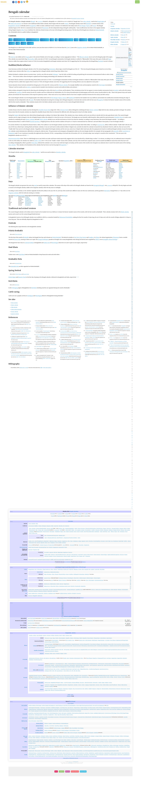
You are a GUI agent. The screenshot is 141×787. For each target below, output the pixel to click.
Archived (51, 337)
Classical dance (40, 571)
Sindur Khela (55, 591)
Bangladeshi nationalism (62, 684)
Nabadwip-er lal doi (77, 569)
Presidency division (39, 732)
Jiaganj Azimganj (106, 736)
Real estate (43, 678)
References (23, 43)
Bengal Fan (95, 658)
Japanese (79, 530)
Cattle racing (11, 43)
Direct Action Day (117, 644)
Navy (55, 669)
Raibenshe (87, 574)
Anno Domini (58, 554)
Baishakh (88, 23)
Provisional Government (124, 645)
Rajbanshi (59, 750)
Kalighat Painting (63, 593)
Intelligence (47, 670)
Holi (101, 739)
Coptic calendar (114, 37)
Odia (64, 531)
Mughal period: (119, 640)
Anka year (53, 554)
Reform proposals (23, 547)
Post (30, 678)
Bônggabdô (35, 595)
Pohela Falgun (18, 274)
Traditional (115, 684)
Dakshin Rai (40, 595)
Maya (119, 541)
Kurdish (93, 530)
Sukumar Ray (120, 754)
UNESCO (97, 239)
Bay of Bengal (89, 658)
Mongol (27, 199)
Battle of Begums (93, 649)
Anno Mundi (80, 554)
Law (90, 665)
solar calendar (87, 21)
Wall (38, 549)
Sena (73, 640)
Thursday (40, 202)
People (25, 754)
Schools (90, 682)
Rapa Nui (42, 542)
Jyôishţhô (60, 513)
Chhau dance (73, 739)
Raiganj (51, 737)
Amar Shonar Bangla (49, 688)
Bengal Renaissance (75, 644)
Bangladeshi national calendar (78, 18)
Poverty (123, 677)
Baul (52, 580)
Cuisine (25, 569)
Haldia (85, 736)
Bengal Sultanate (101, 640)
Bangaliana (52, 684)
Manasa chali (40, 593)
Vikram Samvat (32, 530)
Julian (58, 537)
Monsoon (100, 167)
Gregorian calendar (115, 28)
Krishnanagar (126, 736)
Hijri (9, 131)
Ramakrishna (92, 754)
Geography (25, 659)
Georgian (121, 528)
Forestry (115, 677)
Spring (94, 177)
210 (78, 322)
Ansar (78, 669)
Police (65, 670)
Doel (38, 625)
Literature (49, 635)
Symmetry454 (61, 547)
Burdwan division (39, 723)
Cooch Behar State (63, 707)
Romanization (21, 160)
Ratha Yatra (42, 741)
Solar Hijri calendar (115, 39)
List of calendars (67, 561)
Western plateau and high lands (78, 713)
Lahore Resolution (104, 644)
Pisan (35, 542)
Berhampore (46, 728)
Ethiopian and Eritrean (51, 537)
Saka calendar (12, 145)
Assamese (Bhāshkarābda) (41, 528)
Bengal (27, 57)
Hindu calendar (44, 119)
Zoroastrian (56, 530)
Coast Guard (74, 669)
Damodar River (31, 714)
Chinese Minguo (104, 554)
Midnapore (38, 737)
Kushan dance (81, 574)
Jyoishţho (19, 164)
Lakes (68, 658)
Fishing (111, 677)
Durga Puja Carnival (62, 589)
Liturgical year (66, 537)
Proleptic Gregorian (44, 544)
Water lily (46, 625)
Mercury (29, 201)
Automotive (49, 675)
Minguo (104, 528)
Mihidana (71, 746)
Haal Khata (17, 251)
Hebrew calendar (114, 34)
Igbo (42, 530)
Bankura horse (47, 586)
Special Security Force (104, 669)
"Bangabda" (123, 325)
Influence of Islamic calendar (33, 39)
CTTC (72, 670)
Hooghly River (51, 714)
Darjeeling (57, 725)
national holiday (29, 242)
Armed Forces (47, 669)
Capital (68, 703)
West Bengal (82, 25)
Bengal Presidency (106, 707)
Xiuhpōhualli (46, 541)
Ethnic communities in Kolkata (76, 750)
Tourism (119, 677)
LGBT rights (78, 666)
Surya (56, 90)
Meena (120, 177)
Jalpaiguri (61, 725)
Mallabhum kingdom (55, 707)
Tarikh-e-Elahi (37, 140)
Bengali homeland (120, 76)
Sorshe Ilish (97, 569)
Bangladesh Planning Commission (35, 675)
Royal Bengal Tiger (57, 625)
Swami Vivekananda (100, 754)
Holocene (30, 544)
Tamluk (60, 737)
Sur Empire (107, 640)
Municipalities (72, 665)
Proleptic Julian (51, 544)
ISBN (27, 324)
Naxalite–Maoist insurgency (64, 710)
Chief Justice (127, 665)
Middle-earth (53, 559)
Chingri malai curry (46, 569)
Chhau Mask (52, 586)
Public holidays (106, 684)
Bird (64, 705)
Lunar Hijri (56, 525)
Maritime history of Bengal (75, 710)
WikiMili (3, 2)
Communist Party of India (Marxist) (84, 717)
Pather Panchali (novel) (113, 741)
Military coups (54, 649)
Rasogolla (86, 569)
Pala (67, 640)
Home (56, 771)
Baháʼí (52, 528)
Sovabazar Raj (56, 709)
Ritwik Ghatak (59, 753)
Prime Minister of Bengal (95, 644)
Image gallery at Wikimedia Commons (70, 758)
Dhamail (56, 574)
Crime (65, 682)
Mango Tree (30, 625)
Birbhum (46, 723)
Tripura (88, 25)
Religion (106, 682)
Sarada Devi (106, 754)
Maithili (101, 530)
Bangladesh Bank (103, 675)
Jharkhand (71, 97)
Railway (70, 678)
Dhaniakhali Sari (106, 745)
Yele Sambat (52, 531)
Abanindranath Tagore (41, 754)
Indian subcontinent (15, 23)
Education (87, 682)
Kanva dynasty (103, 638)
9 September (123, 28)
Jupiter (31, 202)
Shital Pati (73, 586)
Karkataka (121, 167)
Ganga (127, 713)
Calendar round (61, 535)
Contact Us (61, 771)
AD (127, 28)
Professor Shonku (90, 741)
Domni (67, 574)
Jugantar (98, 709)
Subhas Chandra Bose (67, 753)
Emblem (30, 705)
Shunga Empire (97, 638)
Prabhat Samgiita (82, 577)
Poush (18, 173)
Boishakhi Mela (18, 263)
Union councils (86, 665)
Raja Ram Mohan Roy (68, 754)
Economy (25, 677)
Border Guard (69, 669)
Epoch (47, 552)
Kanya (120, 169)
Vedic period (47, 638)
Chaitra (66, 23)
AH (128, 30)
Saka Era (13, 57)
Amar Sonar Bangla (31, 618)
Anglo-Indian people (66, 750)
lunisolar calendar (60, 152)
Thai (104, 531)
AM (124, 34)
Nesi (122, 37)
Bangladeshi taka (115, 675)
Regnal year (65, 552)
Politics (25, 667)
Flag (74, 688)
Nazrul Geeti (76, 577)
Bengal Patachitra (76, 745)
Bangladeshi (71, 528)
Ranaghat (80, 732)
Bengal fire (60, 688)
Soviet (56, 542)
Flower (77, 705)
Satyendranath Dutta (59, 754)
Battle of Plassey (55, 641)
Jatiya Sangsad (121, 663)
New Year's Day (78, 237)
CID (70, 670)
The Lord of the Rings (60, 559)
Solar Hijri (61, 525)
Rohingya (64, 195)
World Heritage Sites (38, 659)
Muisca (129, 541)
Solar (37, 523)
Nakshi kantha (53, 583)
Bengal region (100, 21)
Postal (60, 635)
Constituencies (48, 665)
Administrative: (32, 658)
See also (17, 43)
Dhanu (120, 173)
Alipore (30, 736)
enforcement (40, 669)
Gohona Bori (39, 569)
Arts (26, 593)
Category (83, 561)
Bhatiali (60, 580)
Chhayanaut (116, 237)
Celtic (68, 541)
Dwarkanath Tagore (113, 754)
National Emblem (56, 618)
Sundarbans (31, 659)
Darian (64, 544)
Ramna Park (17, 239)
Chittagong (15, 287)
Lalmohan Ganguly (83, 741)
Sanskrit (116, 90)
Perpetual (35, 549)
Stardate (66, 559)
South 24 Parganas (89, 732)
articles (74, 632)
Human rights (55, 666)
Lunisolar (33, 523)
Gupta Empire (109, 638)
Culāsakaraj (75, 541)
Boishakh (19, 163)
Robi (26, 197)
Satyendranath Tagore (50, 754)
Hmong (39, 530)
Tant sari (61, 583)
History (10, 39)
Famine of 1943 (111, 644)
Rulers (64, 635)
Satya (75, 556)
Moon (28, 198)
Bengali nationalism (120, 84)
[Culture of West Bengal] (65, 567)
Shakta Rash (49, 591)
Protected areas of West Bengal (111, 713)
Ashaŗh (18, 165)
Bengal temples (57, 741)
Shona (75, 531)
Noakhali (58, 653)
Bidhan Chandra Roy (80, 753)
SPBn (79, 670)
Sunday (39, 197)
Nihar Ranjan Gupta (93, 756)
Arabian (30, 541)
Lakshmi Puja (98, 589)
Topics (38, 635)
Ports (76, 678)
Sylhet (65, 653)
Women (82, 666)
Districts (41, 658)
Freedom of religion (71, 666)
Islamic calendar (114, 30)
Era (45, 552)
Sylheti (54, 195)
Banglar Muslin (45, 745)
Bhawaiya (64, 580)
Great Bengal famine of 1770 (116, 707)
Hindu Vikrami (124, 161)
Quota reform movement (120, 649)
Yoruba (33, 533)
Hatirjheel (125, 658)
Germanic (103, 541)
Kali (83, 556)
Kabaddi (29, 627)
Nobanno (119, 589)
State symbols (24, 705)
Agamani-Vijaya (47, 577)
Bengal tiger (65, 688)
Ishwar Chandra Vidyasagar (78, 754)
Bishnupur (50, 730)
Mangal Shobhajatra (43, 239)
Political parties (101, 663)
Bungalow (70, 688)
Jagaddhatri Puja (79, 589)
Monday (40, 198)
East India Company (92, 707)
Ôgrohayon (19, 172)
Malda (70, 728)
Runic (45, 535)
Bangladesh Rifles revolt (85, 649)
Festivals (76, 39)
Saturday (40, 205)
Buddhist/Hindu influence (19, 39)
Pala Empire (102, 85)
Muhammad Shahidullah (65, 217)
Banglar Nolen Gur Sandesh (54, 745)
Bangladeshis (53, 682)
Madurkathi (83, 586)
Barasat (51, 736)
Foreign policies (115, 663)
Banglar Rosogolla (38, 745)
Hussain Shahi (64, 110)
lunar (106, 531)
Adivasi (55, 750)
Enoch (87, 541)
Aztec (36, 541)
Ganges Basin (114, 658)
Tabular (72, 530)
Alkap (45, 574)
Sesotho (81, 531)
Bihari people (37, 750)
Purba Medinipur (72, 730)
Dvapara (80, 556)
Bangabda (100, 100)
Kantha (57, 583)
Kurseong (30, 737)
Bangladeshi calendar (14, 25)
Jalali (48, 530)
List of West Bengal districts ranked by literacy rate (93, 750)
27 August (123, 44)
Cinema (79, 684)
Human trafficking (75, 682)
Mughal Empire (77, 707)
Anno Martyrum (74, 554)
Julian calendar (114, 44)
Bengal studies (92, 684)
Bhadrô (80, 513)
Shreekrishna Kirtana (99, 580)
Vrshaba (120, 164)
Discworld (30, 559)
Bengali (33, 21)
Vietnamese (122, 531)
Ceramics (54, 675)
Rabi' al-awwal (125, 30)
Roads (73, 678)
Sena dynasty (48, 707)
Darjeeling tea (99, 745)
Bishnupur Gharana (63, 577)
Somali (78, 531)
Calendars (70, 521)
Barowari (30, 595)
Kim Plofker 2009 (40, 346)
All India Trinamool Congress (71, 717)
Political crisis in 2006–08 (75, 649)
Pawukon (60, 528)
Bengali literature (72, 741)
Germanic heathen (115, 528)
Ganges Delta (119, 658)
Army (52, 669)
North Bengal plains (54, 713)
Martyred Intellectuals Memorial (68, 620)
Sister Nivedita (61, 756)
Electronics (59, 675)
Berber (76, 528)
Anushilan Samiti (92, 709)
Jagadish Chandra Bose (99, 753)
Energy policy (56, 677)
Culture (41, 685)
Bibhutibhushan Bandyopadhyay (82, 756)
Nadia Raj (45, 709)
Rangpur (62, 653)
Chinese (40, 525)
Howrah (53, 732)
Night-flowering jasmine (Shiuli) (85, 705)
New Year (55, 552)
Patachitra (69, 593)
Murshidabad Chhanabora (79, 746)
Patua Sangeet (91, 580)
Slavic (85, 531)
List (54, 663)
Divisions (37, 658)
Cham (71, 541)
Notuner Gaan (44, 618)
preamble (116, 131)
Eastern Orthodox (73, 537)
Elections (70, 663)
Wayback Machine (115, 322)
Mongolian (31, 531)
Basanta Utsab (26, 274)
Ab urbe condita (47, 554)
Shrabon (18, 167)
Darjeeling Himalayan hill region (40, 713)
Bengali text (129, 53)
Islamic (67, 530)
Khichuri (55, 569)
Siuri (57, 737)
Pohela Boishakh (99, 30)
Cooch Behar (51, 725)
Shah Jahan (35, 142)
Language (87, 684)
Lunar (30, 523)
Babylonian (51, 541)
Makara (120, 175)
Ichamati (57, 732)
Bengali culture (119, 80)
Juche (90, 530)
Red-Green (69, 618)
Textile (71, 675)
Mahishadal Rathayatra (105, 589)
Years (71, 635)
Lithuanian (97, 530)
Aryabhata (19, 92)
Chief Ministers (31, 717)
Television (47, 686)
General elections (85, 663)
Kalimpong (66, 725)
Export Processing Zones (94, 677)
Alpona (29, 593)
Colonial (34, 645)
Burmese (83, 528)
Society (25, 687)
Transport (58, 678)
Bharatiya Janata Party (106, 717)
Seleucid (65, 556)
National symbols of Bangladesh (71, 616)
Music (26, 579)
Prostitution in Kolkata (112, 739)
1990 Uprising (66, 649)
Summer (95, 164)
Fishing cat (61, 705)
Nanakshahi (57, 531)
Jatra (126, 741)
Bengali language (64, 741)
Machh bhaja (60, 569)
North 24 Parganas (73, 732)
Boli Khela (98, 39)
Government (40, 665)
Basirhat (46, 732)
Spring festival (92, 39)
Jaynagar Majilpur (98, 736)
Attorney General (48, 666)
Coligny (79, 541)
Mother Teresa (67, 756)
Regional (41, 653)
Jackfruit (68, 625)
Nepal (109, 59)
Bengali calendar (114, 42)
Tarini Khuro (97, 741)
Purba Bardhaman (64, 723)
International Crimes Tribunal (118, 665)
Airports (63, 678)
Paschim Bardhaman (56, 723)
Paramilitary (63, 669)
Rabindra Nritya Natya (54, 572)
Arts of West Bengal (57, 739)
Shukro (26, 203)
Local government (58, 665)
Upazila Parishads (79, 665)
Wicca (126, 531)
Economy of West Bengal (45, 750)
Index (72, 694)
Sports (110, 684)
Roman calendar (14, 311)
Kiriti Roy (106, 741)
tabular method (126, 32)
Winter (94, 175)
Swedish (60, 542)
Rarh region (64, 713)
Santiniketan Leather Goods (64, 586)
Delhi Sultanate (88, 640)
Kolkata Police (44, 718)
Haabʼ (122, 541)
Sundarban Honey (123, 746)
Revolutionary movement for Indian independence (79, 709)
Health (99, 682)
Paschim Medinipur (65, 730)
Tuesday (112, 26)
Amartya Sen (101, 124)
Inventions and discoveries (60, 690)
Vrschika (121, 172)
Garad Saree (121, 745)
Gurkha (52, 750)
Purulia (77, 730)
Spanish (68, 556)
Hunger (103, 682)
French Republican (96, 541)
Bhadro (123, 42)
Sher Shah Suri (70, 707)
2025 (129, 28)
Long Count (56, 535)
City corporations (65, 665)
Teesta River (45, 714)
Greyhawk (40, 559)
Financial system (124, 675)
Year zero (70, 552)
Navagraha (96, 185)
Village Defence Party (84, 669)
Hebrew (125, 528)
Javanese (83, 530)
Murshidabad (74, 728)
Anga (51, 638)
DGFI (53, 670)
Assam (94, 25)
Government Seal (63, 618)
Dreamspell (72, 544)
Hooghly (50, 723)
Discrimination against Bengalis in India (111, 750)
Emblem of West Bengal (36, 705)
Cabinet (66, 663)
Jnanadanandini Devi (32, 754)
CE (70, 47)
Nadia (69, 732)
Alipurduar (46, 725)
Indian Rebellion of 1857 (126, 707)
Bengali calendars (74, 511)
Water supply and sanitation (50, 678)
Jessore (54, 653)
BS (125, 42)
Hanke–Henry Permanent (33, 547)
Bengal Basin (31, 713)
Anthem (43, 705)
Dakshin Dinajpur (57, 728)
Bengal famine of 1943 (105, 709)
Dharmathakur (45, 589)
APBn (68, 670)
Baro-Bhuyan (113, 640)
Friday (39, 203)
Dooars (59, 713)
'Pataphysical (86, 544)
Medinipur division (39, 730)
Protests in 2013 (101, 649)
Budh (26, 201)
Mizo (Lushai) (127, 530)
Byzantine (59, 541)
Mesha (120, 163)
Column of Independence (88, 620)
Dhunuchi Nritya (62, 574)
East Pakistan (50, 645)
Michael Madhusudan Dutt (40, 756)
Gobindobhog (126, 745)
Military (52, 635)
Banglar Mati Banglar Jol (50, 705)
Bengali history (119, 74)
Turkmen (64, 542)
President (51, 663)
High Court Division (108, 665)
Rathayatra (35, 591)
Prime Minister (59, 663)
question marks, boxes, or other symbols (130, 63)
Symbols (41, 689)
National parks (77, 658)
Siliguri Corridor (69, 714)
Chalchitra (46, 593)
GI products (24, 746)
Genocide (46, 647)
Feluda (77, 741)
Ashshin (18, 169)
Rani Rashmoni (87, 754)
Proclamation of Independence (103, 645)
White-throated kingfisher (70, 705)
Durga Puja (55, 589)
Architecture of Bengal (49, 741)
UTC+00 (113, 23)
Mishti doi (71, 569)
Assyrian (48, 528)
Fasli (70, 530)
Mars (30, 199)
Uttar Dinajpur (80, 728)
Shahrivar (124, 39)
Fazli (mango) (115, 745)
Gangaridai (84, 638)
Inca (112, 541)
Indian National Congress (97, 717)
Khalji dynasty (94, 640)
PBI (74, 670)
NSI (51, 670)
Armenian (33, 528)
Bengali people (119, 78)
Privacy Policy (83, 771)
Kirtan (87, 580)
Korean (86, 530)
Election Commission (77, 663)
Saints (79, 537)
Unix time (67, 525)
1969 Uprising (84, 645)
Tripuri (115, 531)
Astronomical (31, 525)
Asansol (33, 736)
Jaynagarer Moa (36, 746)
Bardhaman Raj (40, 709)
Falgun (18, 176)
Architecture (47, 684)
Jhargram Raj (50, 709)
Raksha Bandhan (36, 741)
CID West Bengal (38, 718)
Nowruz (84, 237)
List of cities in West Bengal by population (71, 737)
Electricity (62, 677)
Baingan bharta (31, 569)
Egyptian (83, 541)
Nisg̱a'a (61, 531)
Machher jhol (66, 569)
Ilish (76, 625)
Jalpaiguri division (39, 725)
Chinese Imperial (97, 554)
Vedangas (55, 74)
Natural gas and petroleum (70, 677)
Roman (46, 542)
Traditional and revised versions (66, 39)
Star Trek (70, 559)
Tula (120, 171)
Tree (93, 705)
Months (52, 39)
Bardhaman (55, 736)
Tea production (85, 675)
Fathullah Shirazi (118, 117)
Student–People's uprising (109, 649)
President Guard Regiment (94, 669)
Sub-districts (46, 658)
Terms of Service (74, 771)
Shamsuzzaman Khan (14, 138)
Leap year (51, 552)
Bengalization (70, 684)
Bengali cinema (122, 741)
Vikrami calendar (63, 85)
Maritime (57, 635)
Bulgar (55, 541)
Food (62, 675)
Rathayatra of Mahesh (42, 591)
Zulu (36, 533)
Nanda (80, 638)
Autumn (95, 169)
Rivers (82, 658)
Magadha (67, 638)
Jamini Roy (73, 753)
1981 (60, 649)
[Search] (27, 2)
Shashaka (100, 61)
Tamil (101, 531)
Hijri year (122, 554)
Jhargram (59, 730)
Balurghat (43, 736)
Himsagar (30, 746)
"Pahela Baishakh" (89, 330)
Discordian (81, 544)
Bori (36, 569)
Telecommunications (36, 678)
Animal (56, 705)
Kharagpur (117, 736)
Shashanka (45, 27)
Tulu (118, 531)
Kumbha (120, 176)
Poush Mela (30, 591)
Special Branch (60, 670)
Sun (28, 197)
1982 (62, 649)
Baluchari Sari (47, 583)
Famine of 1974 (47, 649)
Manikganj (30, 295)
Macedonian (96, 531)
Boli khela (17, 284)
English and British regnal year (114, 554)
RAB (76, 670)
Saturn (29, 205)
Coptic (45, 537)
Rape (50, 647)
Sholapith (74, 593)
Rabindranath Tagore (33, 753)
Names (62, 682)
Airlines (66, 678)
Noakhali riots (119, 709)
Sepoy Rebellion (68, 644)
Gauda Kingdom (55, 640)
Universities (95, 682)
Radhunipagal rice (93, 746)
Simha (120, 168)
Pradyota (71, 638)
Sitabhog (117, 746)
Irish (61, 530)
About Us (68, 771)
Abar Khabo (102, 569)
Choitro (18, 177)
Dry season (95, 172)
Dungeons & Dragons (46, 559)
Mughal (16, 115)
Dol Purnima (105, 739)
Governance (24, 717)
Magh (18, 175)
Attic (33, 541)
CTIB (55, 670)
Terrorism (82, 682)
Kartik (18, 171)
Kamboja (70, 640)
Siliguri (54, 737)
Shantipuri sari (112, 746)
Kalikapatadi (76, 574)
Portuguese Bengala (49, 644)
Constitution (94, 665)
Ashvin (29, 87)
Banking (96, 675)
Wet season (95, 167)
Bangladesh (33, 25)
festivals (25, 590)
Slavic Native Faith (90, 531)
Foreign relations (108, 663)
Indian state (47, 242)
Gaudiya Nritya (47, 572)
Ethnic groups (47, 682)
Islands (64, 658)
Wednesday (40, 201)
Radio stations (124, 684)
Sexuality (51, 686)
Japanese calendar (15, 313)
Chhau (53, 574)
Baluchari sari (31, 745)
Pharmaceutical (67, 675)
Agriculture (102, 677)
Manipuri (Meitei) (116, 530)
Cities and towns (52, 658)
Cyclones (67, 635)
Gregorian (48, 525)
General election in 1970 (91, 645)
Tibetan (112, 531)
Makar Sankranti (114, 589)
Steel (80, 675)
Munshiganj (38, 295)
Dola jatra (51, 589)
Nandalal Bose (91, 753)
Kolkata (72, 703)
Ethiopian (44, 525)
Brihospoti (27, 202)
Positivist (50, 547)
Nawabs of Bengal (48, 641)
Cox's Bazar (108, 658)
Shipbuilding (76, 675)
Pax (47, 547)
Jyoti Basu (86, 753)
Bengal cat (94, 688)
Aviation (44, 635)
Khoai (56, 714)
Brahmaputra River (38, 714)
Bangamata (55, 688)
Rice (89, 569)
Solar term (109, 528)
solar (109, 531)
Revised (61, 537)
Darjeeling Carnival (38, 589)
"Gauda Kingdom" (46, 331)
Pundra (56, 638)
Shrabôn (73, 513)
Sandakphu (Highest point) (99, 713)
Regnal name (60, 552)
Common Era (63, 554)
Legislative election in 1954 (67, 645)
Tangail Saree (66, 583)
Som (26, 198)
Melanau (122, 530)
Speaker (52, 665)
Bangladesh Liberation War (114, 645)
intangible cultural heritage (110, 239)
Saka (63, 528)
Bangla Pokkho (40, 720)
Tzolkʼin (125, 541)
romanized (40, 21)
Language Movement (57, 645)
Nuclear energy (78, 677)
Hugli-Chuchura (66, 736)
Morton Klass (64, 331)
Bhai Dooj (30, 741)
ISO (64, 525)
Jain (76, 530)
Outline (34, 635)
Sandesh (92, 569)
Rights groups (24, 720)
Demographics (40, 682)
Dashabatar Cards (51, 593)
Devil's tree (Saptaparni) (99, 705)
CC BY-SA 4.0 (70, 762)
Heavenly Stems (99, 528)
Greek (106, 541)
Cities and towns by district (84, 737)
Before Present (90, 554)
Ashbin (86, 513)
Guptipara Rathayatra (71, 589)
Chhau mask (93, 745)
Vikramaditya (30, 59)
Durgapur (82, 736)
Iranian (45, 530)
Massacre (56, 651)
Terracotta (79, 593)
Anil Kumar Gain (53, 753)
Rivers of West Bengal (121, 713)
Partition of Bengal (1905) (85, 644)
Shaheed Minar (31, 620)
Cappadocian (64, 541)
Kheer (52, 569)
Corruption (69, 682)
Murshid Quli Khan (35, 121)
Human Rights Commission (53, 717)
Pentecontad (31, 542)
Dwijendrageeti (70, 577)
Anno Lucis (68, 554)
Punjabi (67, 531)
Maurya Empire (90, 638)
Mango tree (99, 688)
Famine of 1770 (61, 644)
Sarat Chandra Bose (125, 753)
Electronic (30, 549)
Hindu (52, 525)
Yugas (72, 556)
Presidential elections (93, 663)
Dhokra (57, 586)
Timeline (31, 635)
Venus (29, 203)
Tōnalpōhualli (40, 541)
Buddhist (36, 525)
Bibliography (30, 43)
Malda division (40, 728)
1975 (58, 649)
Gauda (31, 100)
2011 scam (43, 677)
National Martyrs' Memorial (47, 620)
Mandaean (111, 530)
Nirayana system (60, 556)
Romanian (71, 531)
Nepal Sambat (39, 531)
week (35, 185)
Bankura (46, 730)
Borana (79, 528)
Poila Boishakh (125, 589)
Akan (30, 528)
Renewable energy (85, 677)
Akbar (22, 30)
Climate (91, 713)
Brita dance (49, 574)
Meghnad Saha (107, 753)
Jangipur (63, 728)
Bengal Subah (125, 640)
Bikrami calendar (84, 57)
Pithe (83, 569)
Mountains (72, 658)
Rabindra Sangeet (90, 577)
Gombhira (71, 574)
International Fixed (42, 547)
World (65, 547)
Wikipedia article (75, 761)
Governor (37, 717)
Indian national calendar (16, 309)
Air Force (58, 669)
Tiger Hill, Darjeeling (62, 714)
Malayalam (106, 530)
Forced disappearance (63, 666)
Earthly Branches (92, 528)
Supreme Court (101, 665)
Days (56, 39)
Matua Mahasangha (32, 720)
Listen (137, 2)
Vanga (54, 638)
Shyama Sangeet (97, 577)
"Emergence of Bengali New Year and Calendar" (119, 351)
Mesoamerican (50, 535)
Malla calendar (14, 307)
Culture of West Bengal (80, 567)
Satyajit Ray (39, 753)
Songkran (91, 237)
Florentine (91, 541)
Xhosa (30, 533)
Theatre (119, 684)
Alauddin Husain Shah (44, 110)
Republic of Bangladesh (38, 650)
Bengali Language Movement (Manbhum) (39, 710)
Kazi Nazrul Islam (31, 623)
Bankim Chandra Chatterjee (115, 753)
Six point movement (77, 645)
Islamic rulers (82, 640)
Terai (48, 713)
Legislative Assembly (43, 717)
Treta (78, 556)
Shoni (26, 205)
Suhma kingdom (62, 638)
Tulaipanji (33, 748)
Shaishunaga (76, 638)
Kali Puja (93, 589)
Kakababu (102, 741)
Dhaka (97, 237)
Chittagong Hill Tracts (101, 658)
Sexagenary (52, 542)
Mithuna (121, 165)
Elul (122, 34)
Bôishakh (53, 513)
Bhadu (65, 739)
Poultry (108, 677)
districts (25, 729)
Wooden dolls (77, 586)
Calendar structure (45, 39)
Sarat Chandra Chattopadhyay (51, 756)
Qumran (38, 542)
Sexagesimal (55, 547)
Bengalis (124, 70)
